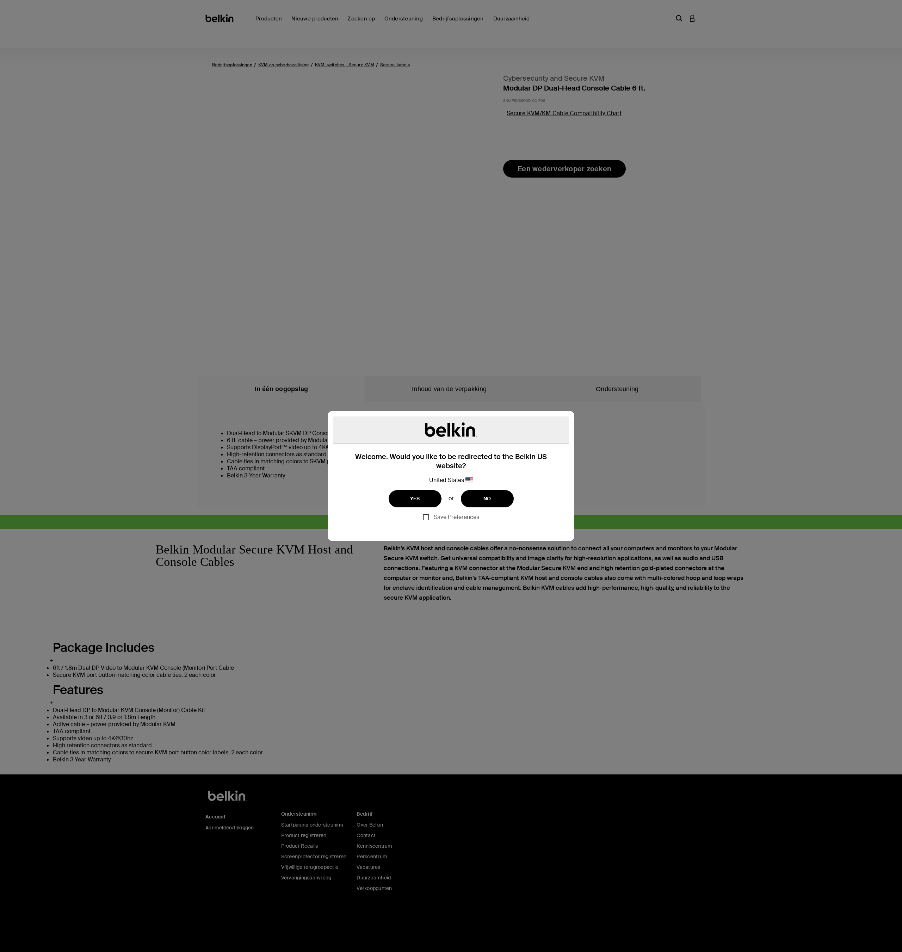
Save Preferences (456, 517)
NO (487, 498)
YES (415, 498)
